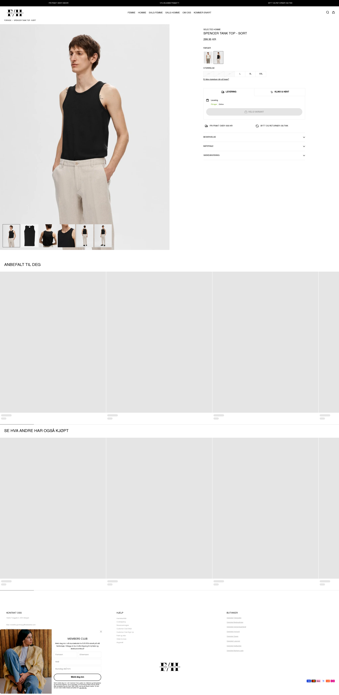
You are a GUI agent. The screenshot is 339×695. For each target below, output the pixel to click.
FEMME (131, 13)
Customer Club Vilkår (124, 629)
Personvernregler (123, 625)
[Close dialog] (101, 631)
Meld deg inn (77, 677)
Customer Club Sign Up (125, 632)
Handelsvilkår (121, 618)
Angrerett (120, 642)
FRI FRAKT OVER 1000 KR (58, 3)
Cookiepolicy (121, 622)
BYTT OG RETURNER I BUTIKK (280, 3)
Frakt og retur (121, 636)
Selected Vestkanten (234, 646)
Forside (7, 20)
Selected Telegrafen (234, 618)
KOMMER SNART (202, 13)
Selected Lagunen (233, 641)
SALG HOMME (172, 13)
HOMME (142, 13)
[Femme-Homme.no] (14, 13)
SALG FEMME (156, 13)
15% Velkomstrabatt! (169, 3)
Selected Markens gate (235, 651)
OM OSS (186, 13)
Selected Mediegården (235, 622)
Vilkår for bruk (121, 639)
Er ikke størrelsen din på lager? (216, 80)
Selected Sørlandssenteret (236, 627)
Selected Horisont (233, 632)
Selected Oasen (232, 636)
